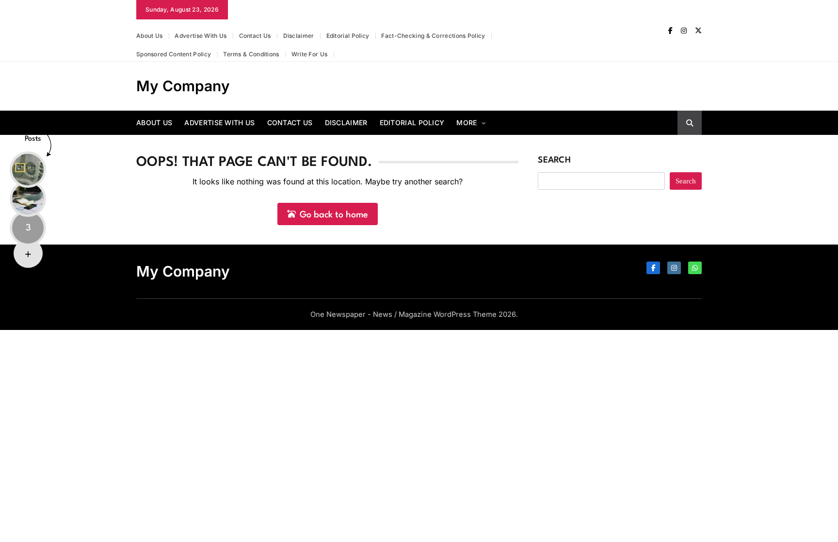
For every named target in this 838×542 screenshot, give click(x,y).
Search (554, 160)
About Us (149, 35)
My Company (183, 86)
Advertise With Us (200, 35)
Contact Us (255, 35)
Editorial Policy (348, 35)
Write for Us (309, 54)
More (466, 122)
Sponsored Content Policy (173, 54)
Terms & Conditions (251, 54)
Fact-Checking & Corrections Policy (433, 35)
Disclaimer (298, 35)
